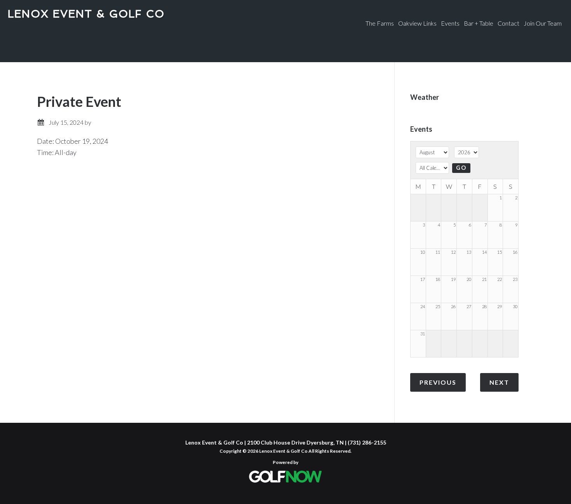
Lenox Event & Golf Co (86, 14)
